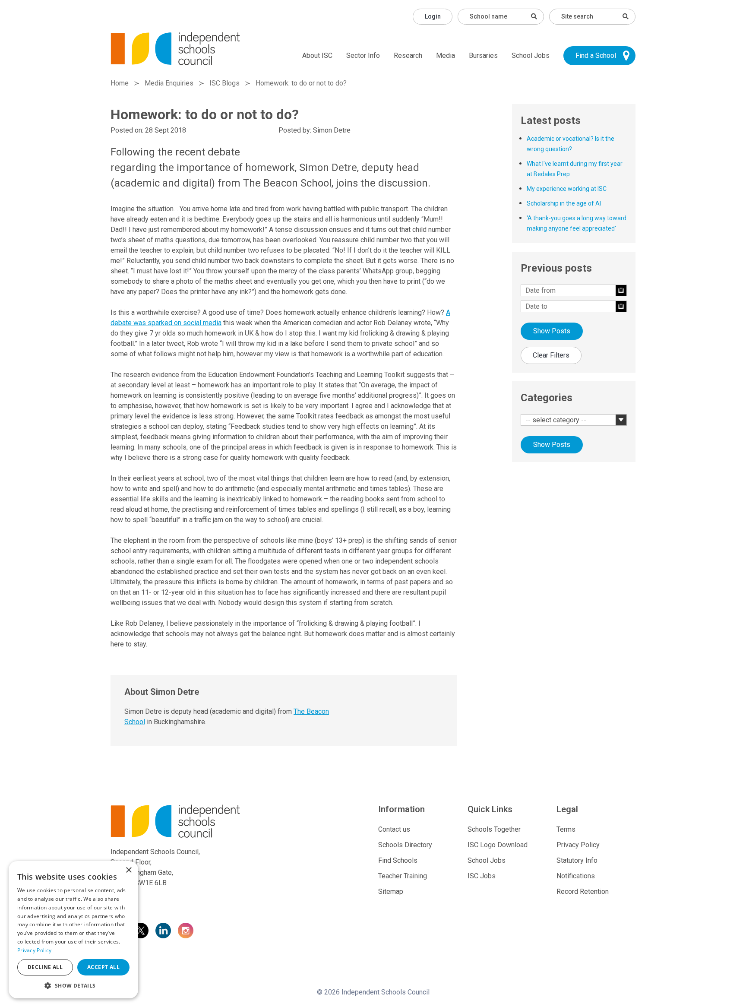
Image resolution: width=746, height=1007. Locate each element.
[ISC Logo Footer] (194, 821)
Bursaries (483, 55)
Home (120, 83)
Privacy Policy (578, 845)
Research (408, 55)
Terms (565, 829)
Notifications (575, 876)
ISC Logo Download (498, 845)
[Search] (625, 16)
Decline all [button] (45, 967)
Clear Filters (551, 355)
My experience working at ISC (567, 188)
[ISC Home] (175, 48)
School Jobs (531, 55)
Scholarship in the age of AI (564, 203)
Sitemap (390, 891)
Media (445, 55)
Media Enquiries (169, 83)
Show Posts (551, 331)
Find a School (595, 55)
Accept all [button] (103, 967)
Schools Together (494, 829)
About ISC (317, 55)
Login (433, 16)
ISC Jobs (482, 876)
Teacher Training (402, 876)
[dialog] (73, 929)
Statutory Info (576, 860)
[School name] (534, 16)
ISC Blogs (224, 83)
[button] (73, 985)
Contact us (394, 829)
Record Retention (582, 891)
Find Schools (397, 860)
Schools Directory (405, 845)
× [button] (128, 870)
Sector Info (363, 55)
